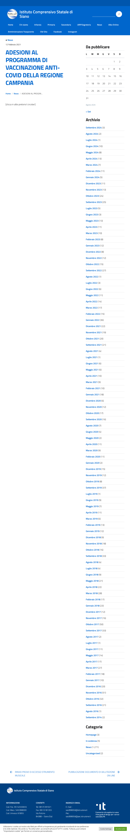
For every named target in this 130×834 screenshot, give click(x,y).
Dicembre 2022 (93, 251)
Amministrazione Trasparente (21, 31)
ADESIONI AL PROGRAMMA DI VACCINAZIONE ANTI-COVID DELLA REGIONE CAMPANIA (34, 67)
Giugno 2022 (92, 289)
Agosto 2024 (92, 133)
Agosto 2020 (92, 425)
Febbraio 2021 (93, 388)
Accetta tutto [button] (120, 829)
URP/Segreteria (84, 24)
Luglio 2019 (91, 494)
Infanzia (37, 24)
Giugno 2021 (92, 363)
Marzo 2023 (92, 233)
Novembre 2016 (94, 692)
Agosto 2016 (92, 711)
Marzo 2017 (92, 667)
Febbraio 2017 (93, 674)
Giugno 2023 (92, 214)
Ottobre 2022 (92, 264)
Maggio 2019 (92, 506)
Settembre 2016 (94, 705)
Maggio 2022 (92, 295)
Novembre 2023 (94, 189)
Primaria (51, 24)
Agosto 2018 (92, 562)
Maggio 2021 (92, 369)
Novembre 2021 (94, 332)
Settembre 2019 (94, 487)
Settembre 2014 (94, 717)
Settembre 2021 (94, 345)
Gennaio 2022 (92, 320)
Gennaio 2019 (92, 531)
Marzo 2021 (92, 382)
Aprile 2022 (91, 301)
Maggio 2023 (92, 220)
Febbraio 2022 (93, 314)
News (99, 24)
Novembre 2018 (94, 543)
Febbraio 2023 (93, 239)
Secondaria (66, 24)
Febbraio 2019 (93, 525)
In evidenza (91, 741)
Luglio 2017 (91, 643)
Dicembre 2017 (93, 612)
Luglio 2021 (91, 357)
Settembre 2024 (94, 127)
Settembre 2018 (94, 556)
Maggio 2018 (92, 581)
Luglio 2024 (91, 140)
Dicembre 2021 (93, 326)
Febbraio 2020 (93, 456)
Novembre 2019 (94, 475)
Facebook (58, 31)
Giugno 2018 (92, 574)
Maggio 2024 (92, 152)
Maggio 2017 (92, 655)
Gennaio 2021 (92, 394)
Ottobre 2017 (92, 624)
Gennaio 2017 (92, 680)
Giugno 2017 (92, 649)
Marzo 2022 (92, 307)
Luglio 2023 (91, 208)
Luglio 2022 (91, 283)
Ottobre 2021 (92, 338)
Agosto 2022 (92, 276)
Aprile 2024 (91, 158)
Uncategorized (93, 753)
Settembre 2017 (94, 630)
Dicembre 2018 (93, 537)
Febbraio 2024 (93, 171)
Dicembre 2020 (93, 400)
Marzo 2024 (92, 165)
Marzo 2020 (92, 450)
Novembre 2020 (94, 407)
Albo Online (113, 24)
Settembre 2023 (94, 202)
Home (10, 24)
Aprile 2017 (91, 661)
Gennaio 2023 (92, 245)
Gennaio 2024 (92, 177)
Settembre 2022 (94, 270)
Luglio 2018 (91, 568)
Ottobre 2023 (92, 196)
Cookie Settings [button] (105, 829)
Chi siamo (23, 24)
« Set (88, 111)
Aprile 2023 (91, 227)
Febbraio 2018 (93, 599)
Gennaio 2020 (92, 463)
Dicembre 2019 (93, 469)
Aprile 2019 (91, 512)
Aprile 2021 (91, 376)
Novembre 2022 (94, 258)
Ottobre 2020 (92, 413)
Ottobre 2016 (92, 699)
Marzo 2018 (92, 593)
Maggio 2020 (92, 438)
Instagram (72, 31)
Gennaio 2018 (92, 605)
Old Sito (43, 31)
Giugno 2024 (92, 146)
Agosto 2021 (92, 351)
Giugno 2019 (92, 500)
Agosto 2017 (92, 636)
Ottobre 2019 (92, 481)
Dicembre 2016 (93, 686)
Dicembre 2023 (93, 183)
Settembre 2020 (94, 419)
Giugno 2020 (92, 431)
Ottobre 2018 (92, 549)
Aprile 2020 (91, 444)
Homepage (91, 734)
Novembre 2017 (94, 618)
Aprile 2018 (91, 587)
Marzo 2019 (92, 518)
